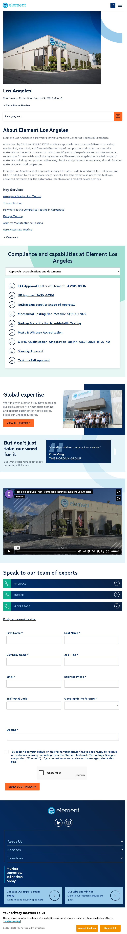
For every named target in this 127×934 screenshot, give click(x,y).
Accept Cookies (87, 928)
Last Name (71, 633)
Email (9, 676)
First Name (13, 633)
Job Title (70, 654)
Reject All (110, 928)
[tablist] (62, 271)
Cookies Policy (11, 921)
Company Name (16, 654)
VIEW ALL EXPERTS (18, 423)
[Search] (112, 5)
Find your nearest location (19, 619)
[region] (62, 920)
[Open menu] (120, 5)
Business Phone (74, 676)
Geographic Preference (79, 698)
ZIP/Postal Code (16, 698)
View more (12, 237)
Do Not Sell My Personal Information (24, 928)
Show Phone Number (18, 105)
